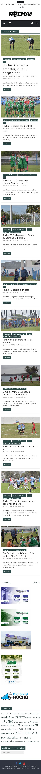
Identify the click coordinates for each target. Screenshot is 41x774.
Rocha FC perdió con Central (17, 125)
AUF (29, 76)
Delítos (12, 717)
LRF (18, 725)
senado (14, 741)
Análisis (3, 714)
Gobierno (34, 722)
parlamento (11, 729)
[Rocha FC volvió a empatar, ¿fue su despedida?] (20, 36)
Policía (21, 729)
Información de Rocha (19, 59)
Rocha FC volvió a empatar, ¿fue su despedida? (15, 69)
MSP (32, 725)
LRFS (23, 725)
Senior (18, 741)
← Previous (6, 582)
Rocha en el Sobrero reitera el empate (18, 341)
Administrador (23, 186)
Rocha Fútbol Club (14, 232)
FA (39, 717)
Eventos (6, 120)
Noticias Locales (23, 175)
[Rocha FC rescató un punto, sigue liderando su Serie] (20, 472)
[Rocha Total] (4, 23)
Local (26, 120)
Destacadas (7, 59)
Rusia (16, 738)
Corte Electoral (34, 714)
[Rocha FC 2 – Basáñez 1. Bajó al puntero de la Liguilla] (20, 207)
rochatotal (8, 737)
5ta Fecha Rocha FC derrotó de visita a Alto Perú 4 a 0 (18, 554)
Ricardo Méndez (21, 76)
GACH (25, 722)
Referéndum (10, 733)
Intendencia (12, 725)
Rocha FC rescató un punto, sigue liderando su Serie (20, 502)
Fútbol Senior (19, 722)
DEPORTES (20, 717)
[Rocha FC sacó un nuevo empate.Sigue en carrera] (20, 152)
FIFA (2, 722)
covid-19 (5, 717)
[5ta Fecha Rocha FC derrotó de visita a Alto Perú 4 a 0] (20, 527)
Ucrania (25, 741)
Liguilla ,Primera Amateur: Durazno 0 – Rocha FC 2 (16, 393)
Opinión (3, 729)
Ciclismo (27, 714)
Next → (36, 582)
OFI (36, 725)
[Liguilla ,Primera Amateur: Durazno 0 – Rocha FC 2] (20, 366)
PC (18, 729)
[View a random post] (37, 23)
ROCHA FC (16, 79)
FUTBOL (9, 721)
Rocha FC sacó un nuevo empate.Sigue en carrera (15, 182)
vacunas (36, 741)
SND (21, 741)
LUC (26, 725)
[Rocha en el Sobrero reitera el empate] (20, 311)
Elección (34, 717)
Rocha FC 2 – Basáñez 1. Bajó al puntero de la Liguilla (19, 236)
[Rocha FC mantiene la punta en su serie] (20, 418)
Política (27, 728)
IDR (6, 725)
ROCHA (19, 733)
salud (20, 738)
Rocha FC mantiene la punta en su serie (20, 447)
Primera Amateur (7, 79)
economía (28, 717)
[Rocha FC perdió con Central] (20, 97)
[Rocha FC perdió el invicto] (20, 261)
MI (29, 725)
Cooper (33, 76)
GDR (28, 722)
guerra (3, 725)
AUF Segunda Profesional (17, 714)
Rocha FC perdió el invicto (16, 289)
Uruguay (30, 741)
